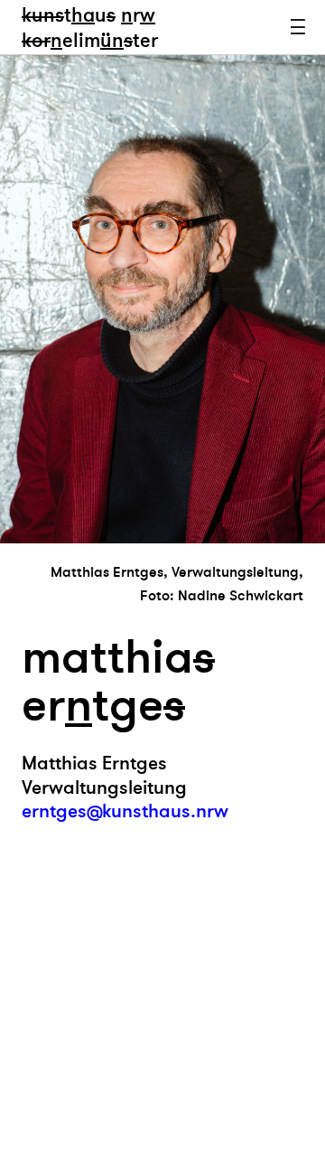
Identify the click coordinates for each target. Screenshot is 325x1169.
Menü (298, 27)
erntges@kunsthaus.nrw (125, 811)
